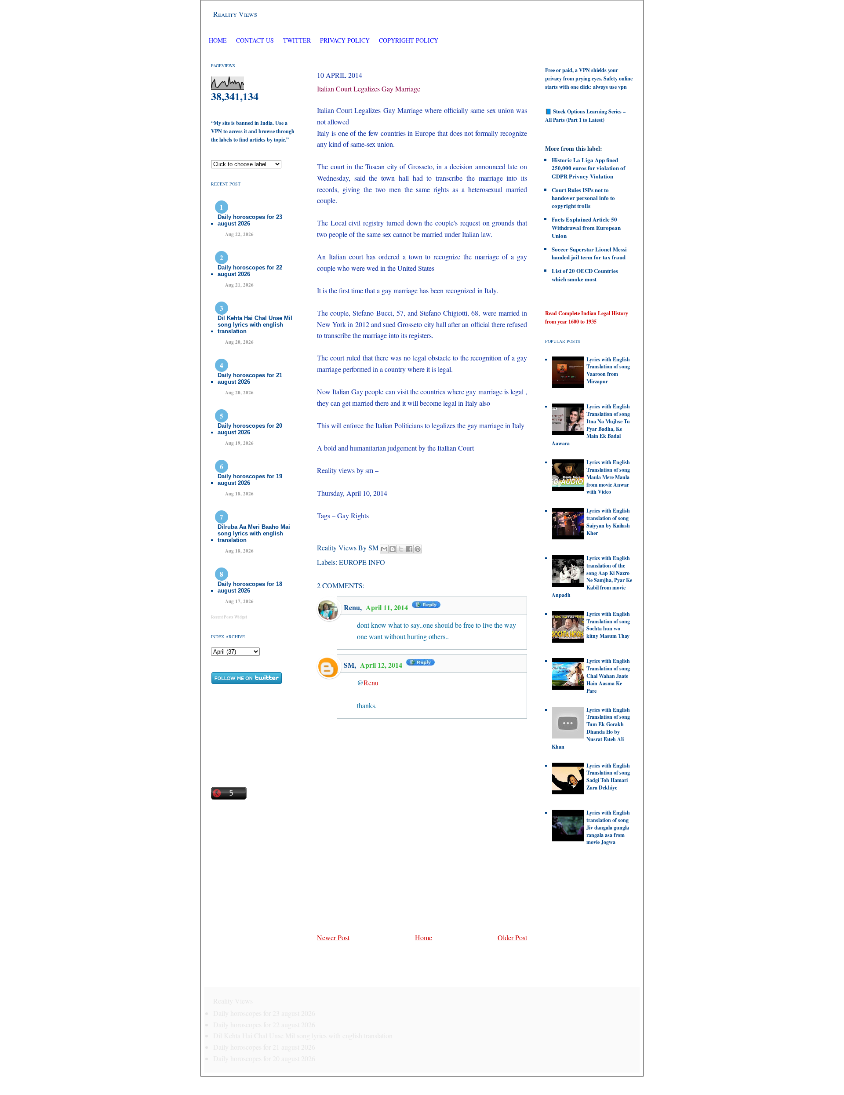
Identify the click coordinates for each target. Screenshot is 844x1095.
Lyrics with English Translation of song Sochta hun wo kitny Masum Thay (608, 625)
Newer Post (333, 937)
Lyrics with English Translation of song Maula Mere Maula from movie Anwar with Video (608, 476)
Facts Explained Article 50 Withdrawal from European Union (586, 227)
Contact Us (255, 40)
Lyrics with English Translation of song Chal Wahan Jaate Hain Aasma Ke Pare (608, 675)
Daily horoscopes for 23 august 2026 (250, 220)
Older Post (512, 937)
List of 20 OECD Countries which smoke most (585, 274)
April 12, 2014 (382, 665)
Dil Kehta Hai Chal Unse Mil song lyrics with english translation (255, 325)
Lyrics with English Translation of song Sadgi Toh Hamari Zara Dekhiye (608, 776)
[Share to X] (401, 549)
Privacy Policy (345, 40)
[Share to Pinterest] (417, 549)
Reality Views (235, 13)
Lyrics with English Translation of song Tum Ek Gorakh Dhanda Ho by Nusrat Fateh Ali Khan (591, 728)
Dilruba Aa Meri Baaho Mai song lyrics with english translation (254, 533)
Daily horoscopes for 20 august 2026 (250, 429)
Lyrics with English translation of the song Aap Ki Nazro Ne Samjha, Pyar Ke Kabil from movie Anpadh (592, 576)
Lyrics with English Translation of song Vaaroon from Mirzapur (608, 370)
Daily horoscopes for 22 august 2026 (250, 270)
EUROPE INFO (362, 562)
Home (218, 40)
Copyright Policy (408, 40)
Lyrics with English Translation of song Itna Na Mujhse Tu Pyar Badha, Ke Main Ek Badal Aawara (591, 425)
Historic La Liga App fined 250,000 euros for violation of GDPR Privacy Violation (588, 168)
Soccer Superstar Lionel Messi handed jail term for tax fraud (589, 253)
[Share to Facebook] (409, 549)
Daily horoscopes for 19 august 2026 (250, 479)
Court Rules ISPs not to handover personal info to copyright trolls (583, 198)
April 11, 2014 (388, 607)
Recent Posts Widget (229, 617)
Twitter (298, 40)
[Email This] (384, 549)
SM (349, 665)
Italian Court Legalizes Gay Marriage (368, 88)
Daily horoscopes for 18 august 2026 (250, 587)
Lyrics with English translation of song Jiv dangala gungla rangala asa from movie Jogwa (608, 827)
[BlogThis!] (392, 549)
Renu (352, 607)
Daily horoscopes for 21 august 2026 (250, 378)
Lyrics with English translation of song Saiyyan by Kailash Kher (608, 521)
